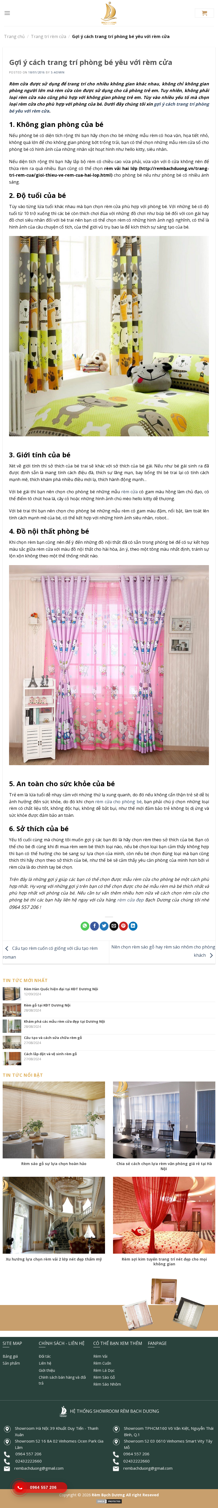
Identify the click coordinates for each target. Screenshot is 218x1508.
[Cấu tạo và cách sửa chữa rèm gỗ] (13, 1042)
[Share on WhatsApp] (85, 926)
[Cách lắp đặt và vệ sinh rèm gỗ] (13, 1059)
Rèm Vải (100, 1356)
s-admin (57, 72)
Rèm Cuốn (102, 1363)
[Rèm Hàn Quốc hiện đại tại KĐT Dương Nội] (13, 994)
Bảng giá (10, 1356)
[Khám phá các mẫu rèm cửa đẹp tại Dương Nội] (13, 1026)
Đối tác (45, 1356)
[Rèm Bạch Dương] (109, 13)
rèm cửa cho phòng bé (118, 802)
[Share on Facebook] (94, 926)
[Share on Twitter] (104, 926)
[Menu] (7, 12)
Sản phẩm (11, 1363)
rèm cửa (129, 492)
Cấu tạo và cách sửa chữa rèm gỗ (53, 1037)
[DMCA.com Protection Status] (109, 1500)
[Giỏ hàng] (204, 13)
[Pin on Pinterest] (123, 926)
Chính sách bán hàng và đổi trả (62, 1380)
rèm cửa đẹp (130, 900)
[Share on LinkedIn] (133, 926)
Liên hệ (45, 1363)
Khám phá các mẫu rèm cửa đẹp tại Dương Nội (64, 1021)
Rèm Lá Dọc (104, 1370)
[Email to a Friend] (114, 926)
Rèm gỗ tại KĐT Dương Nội (47, 1005)
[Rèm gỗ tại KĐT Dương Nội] (13, 1010)
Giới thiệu (47, 1370)
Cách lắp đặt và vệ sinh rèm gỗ (50, 1053)
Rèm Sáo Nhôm (107, 1384)
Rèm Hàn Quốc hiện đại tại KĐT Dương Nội (61, 989)
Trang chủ (14, 36)
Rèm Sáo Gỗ (104, 1377)
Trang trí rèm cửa (48, 36)
